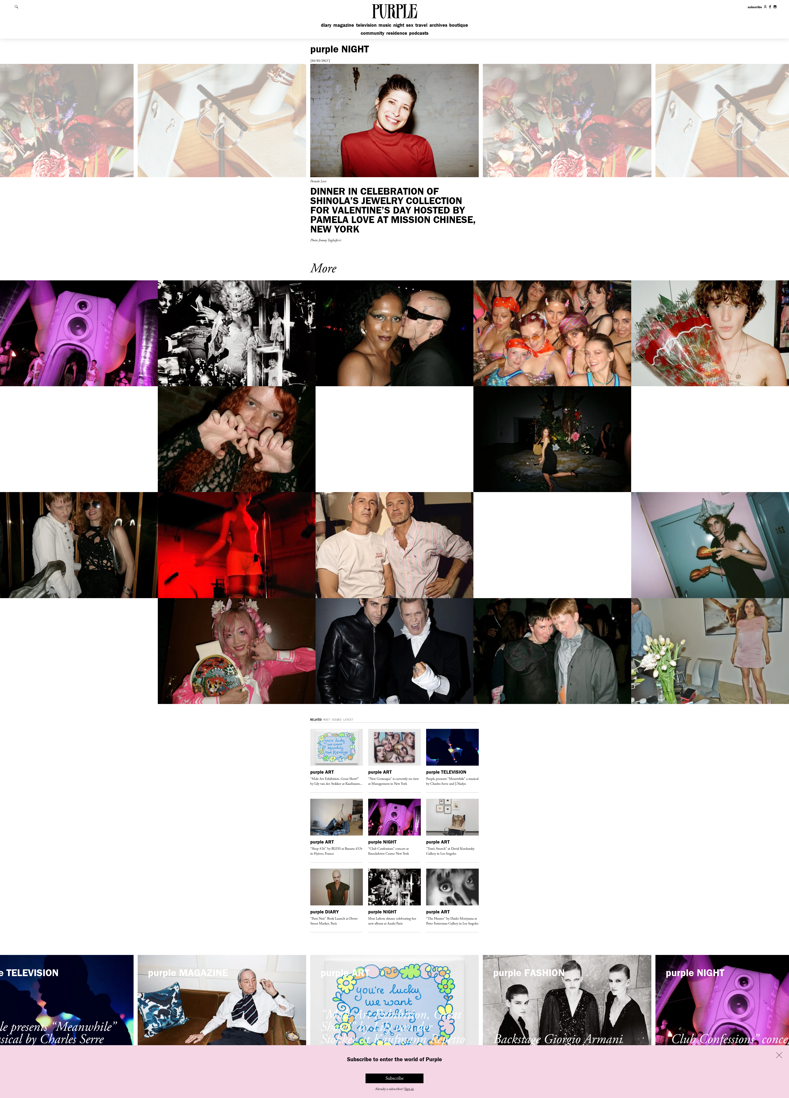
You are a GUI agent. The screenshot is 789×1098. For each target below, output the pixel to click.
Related (316, 719)
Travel (421, 25)
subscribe (755, 7)
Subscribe (394, 1078)
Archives (438, 25)
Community (372, 33)
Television (366, 25)
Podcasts (418, 33)
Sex (409, 25)
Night (398, 25)
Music (384, 25)
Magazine (343, 25)
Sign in (409, 1089)
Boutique (458, 25)
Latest (348, 719)
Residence (396, 33)
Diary (326, 25)
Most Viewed (332, 719)
